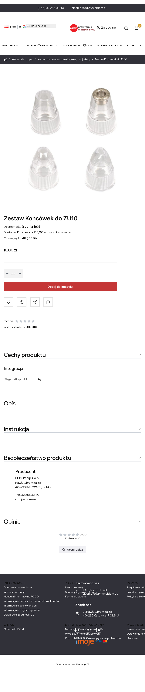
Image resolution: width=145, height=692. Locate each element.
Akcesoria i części (22, 59)
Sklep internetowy (71, 664)
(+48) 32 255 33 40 (51, 7)
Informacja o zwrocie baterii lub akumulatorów (31, 601)
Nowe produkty (74, 587)
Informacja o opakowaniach (20, 605)
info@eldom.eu (25, 499)
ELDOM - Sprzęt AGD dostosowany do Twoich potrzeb (6, 59)
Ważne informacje (14, 592)
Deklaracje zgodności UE (19, 614)
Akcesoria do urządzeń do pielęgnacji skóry (64, 59)
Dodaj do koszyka (60, 287)
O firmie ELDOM (14, 629)
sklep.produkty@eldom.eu (89, 7)
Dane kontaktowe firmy (18, 587)
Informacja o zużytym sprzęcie (22, 610)
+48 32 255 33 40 (27, 495)
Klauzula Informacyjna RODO (21, 596)
